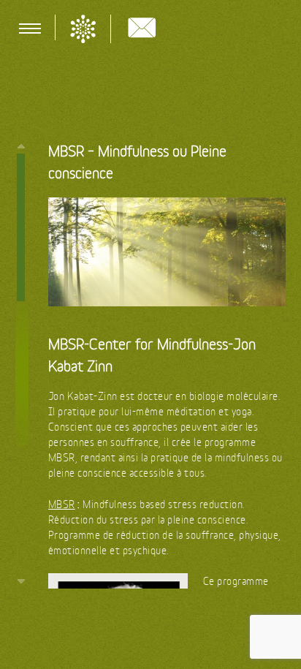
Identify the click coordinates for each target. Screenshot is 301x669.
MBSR (61, 503)
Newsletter (142, 30)
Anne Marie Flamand (83, 29)
